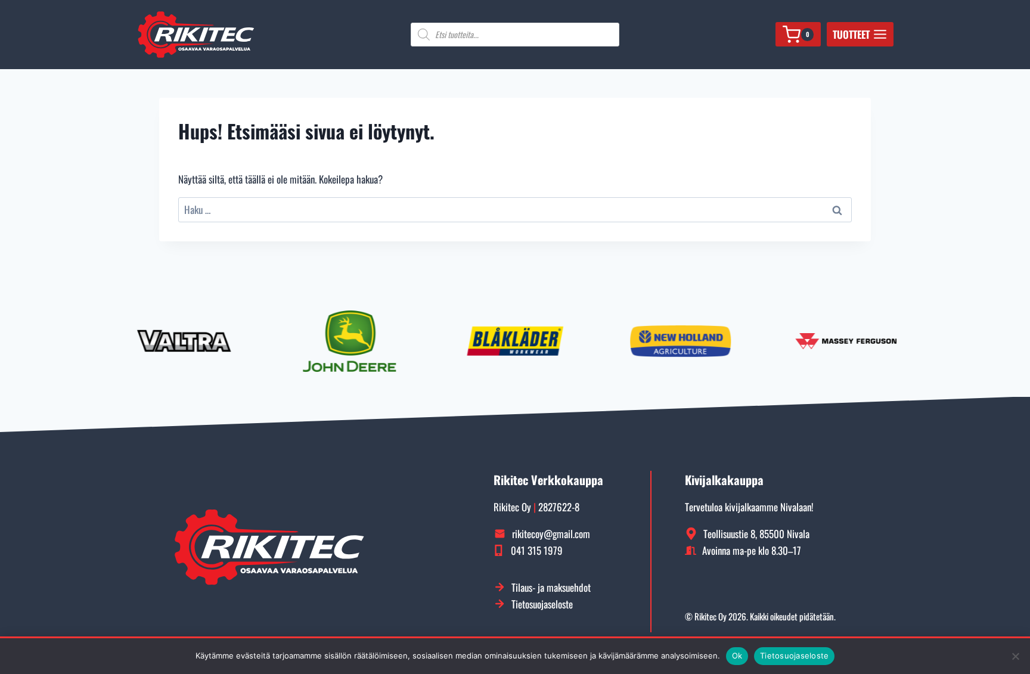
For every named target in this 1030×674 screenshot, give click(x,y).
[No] (1015, 656)
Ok (737, 655)
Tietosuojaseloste (794, 655)
